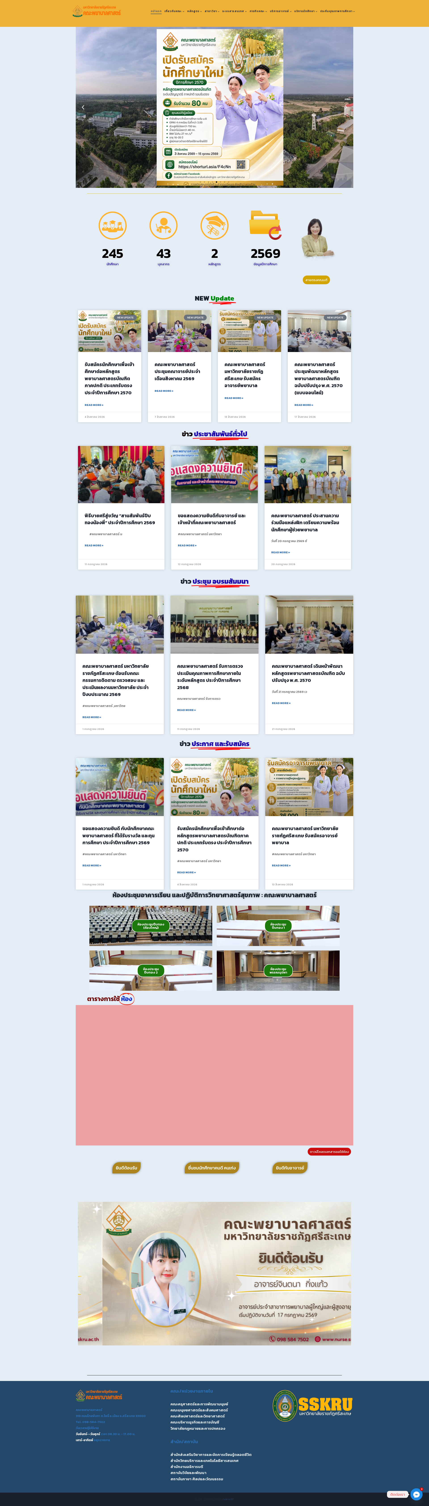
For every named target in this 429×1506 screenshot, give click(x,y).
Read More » (94, 405)
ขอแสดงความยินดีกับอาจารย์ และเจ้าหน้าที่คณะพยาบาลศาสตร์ (212, 519)
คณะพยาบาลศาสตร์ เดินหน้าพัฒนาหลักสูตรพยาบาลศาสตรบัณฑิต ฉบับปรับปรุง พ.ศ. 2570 (308, 673)
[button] (83, 107)
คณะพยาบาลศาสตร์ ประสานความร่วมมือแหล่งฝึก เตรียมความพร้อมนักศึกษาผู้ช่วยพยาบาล (305, 522)
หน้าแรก (156, 11)
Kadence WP (228, 1499)
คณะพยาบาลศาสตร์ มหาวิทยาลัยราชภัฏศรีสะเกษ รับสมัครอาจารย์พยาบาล (245, 375)
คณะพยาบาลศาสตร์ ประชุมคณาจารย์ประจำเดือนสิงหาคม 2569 (177, 371)
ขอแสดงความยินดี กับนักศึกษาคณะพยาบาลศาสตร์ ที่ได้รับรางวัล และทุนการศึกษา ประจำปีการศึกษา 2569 (118, 835)
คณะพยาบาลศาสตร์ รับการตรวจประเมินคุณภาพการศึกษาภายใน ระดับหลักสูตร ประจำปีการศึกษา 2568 (210, 677)
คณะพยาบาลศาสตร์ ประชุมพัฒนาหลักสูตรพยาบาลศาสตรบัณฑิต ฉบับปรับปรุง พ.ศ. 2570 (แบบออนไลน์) (318, 378)
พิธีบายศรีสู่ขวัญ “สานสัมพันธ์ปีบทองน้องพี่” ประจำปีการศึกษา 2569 (120, 519)
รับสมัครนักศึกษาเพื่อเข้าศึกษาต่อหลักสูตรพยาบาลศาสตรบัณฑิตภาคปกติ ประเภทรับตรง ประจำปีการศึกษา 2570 (109, 378)
